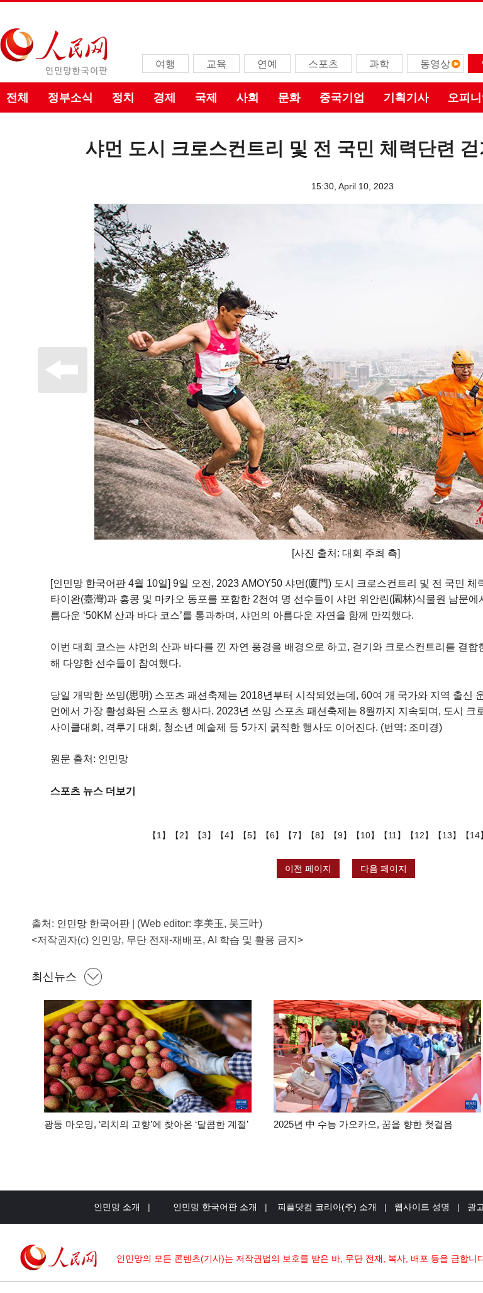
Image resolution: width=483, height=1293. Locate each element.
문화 (289, 97)
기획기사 (406, 97)
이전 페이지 (308, 868)
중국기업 (342, 97)
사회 (247, 97)
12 (419, 835)
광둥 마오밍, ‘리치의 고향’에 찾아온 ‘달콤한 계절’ (146, 1124)
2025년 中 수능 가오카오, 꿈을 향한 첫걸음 (363, 1124)
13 (447, 835)
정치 (123, 97)
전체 (17, 97)
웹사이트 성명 (422, 1207)
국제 (206, 97)
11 (392, 835)
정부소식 (70, 97)
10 (365, 835)
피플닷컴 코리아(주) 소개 (326, 1207)
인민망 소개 (117, 1207)
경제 (164, 97)
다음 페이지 (383, 868)
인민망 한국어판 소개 (215, 1207)
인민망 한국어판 (93, 923)
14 (475, 835)
